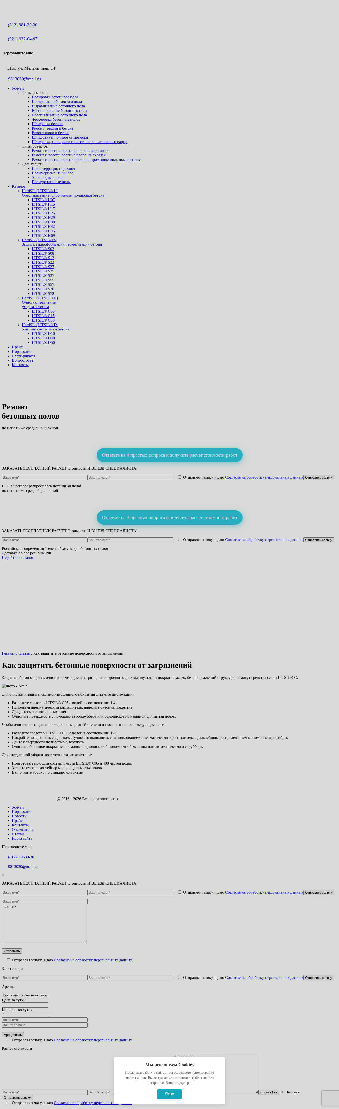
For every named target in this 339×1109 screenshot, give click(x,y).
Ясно (169, 1094)
